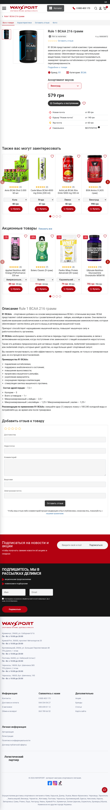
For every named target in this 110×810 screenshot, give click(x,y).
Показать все (45, 228)
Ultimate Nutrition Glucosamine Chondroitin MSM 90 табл (95, 274)
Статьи (78, 707)
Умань (42, 801)
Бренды (78, 703)
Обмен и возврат (9, 711)
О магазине (7, 707)
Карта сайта (80, 711)
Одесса (83, 799)
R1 (59, 72)
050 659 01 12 (45, 707)
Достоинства (10, 435)
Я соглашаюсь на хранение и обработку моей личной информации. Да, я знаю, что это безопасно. (26, 600)
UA (105, 2)
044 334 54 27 (45, 703)
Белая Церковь (74, 801)
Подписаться (95, 545)
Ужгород (35, 801)
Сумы (16, 801)
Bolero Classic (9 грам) (42, 270)
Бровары (96, 801)
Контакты (6, 698)
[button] (4, 8)
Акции (78, 698)
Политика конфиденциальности (16, 740)
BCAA (83, 72)
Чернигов (33, 799)
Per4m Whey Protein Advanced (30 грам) (68, 271)
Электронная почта (12, 491)
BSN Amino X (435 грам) (95, 191)
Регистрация (7, 736)
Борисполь (86, 801)
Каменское (42, 804)
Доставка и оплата (10, 703)
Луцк (28, 801)
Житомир (43, 799)
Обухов (103, 801)
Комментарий (10, 457)
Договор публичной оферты (14, 745)
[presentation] (2, 182)
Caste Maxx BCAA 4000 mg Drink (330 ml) (42, 191)
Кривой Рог (51, 801)
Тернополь (103, 796)
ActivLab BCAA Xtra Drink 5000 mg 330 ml (68, 191)
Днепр (62, 796)
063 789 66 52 (45, 711)
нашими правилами (54, 513)
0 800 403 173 (83, 8)
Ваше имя (8, 479)
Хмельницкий (14, 799)
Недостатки (9, 446)
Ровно (22, 801)
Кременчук (61, 801)
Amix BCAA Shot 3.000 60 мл (15, 191)
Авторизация (8, 732)
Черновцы (93, 796)
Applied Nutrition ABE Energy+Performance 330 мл (15, 273)
